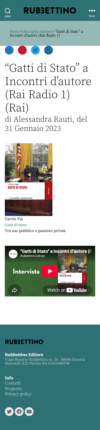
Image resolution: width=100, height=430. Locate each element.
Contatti (13, 383)
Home (14, 31)
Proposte (13, 388)
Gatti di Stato (16, 225)
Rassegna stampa (37, 31)
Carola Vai (14, 218)
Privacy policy (18, 394)
